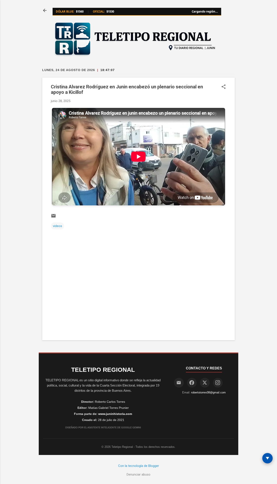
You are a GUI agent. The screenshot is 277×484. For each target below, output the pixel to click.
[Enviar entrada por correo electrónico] (53, 217)
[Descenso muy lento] (267, 458)
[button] (223, 87)
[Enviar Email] (179, 383)
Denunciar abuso (138, 474)
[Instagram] (218, 383)
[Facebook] (192, 383)
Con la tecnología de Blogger (138, 466)
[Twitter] (205, 383)
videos (57, 226)
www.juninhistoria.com (115, 414)
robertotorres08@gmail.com (208, 392)
